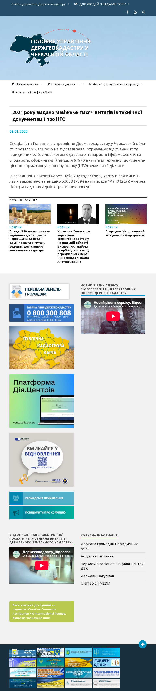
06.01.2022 (18, 131)
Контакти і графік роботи (34, 92)
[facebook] (127, 12)
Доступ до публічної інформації (116, 84)
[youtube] (135, 12)
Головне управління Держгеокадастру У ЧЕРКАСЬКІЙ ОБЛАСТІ (61, 48)
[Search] (144, 12)
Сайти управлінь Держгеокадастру (38, 4)
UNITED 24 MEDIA (95, 583)
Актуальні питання (97, 556)
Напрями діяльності (65, 84)
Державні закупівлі (97, 575)
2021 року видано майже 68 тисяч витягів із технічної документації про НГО (77, 115)
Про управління (27, 84)
